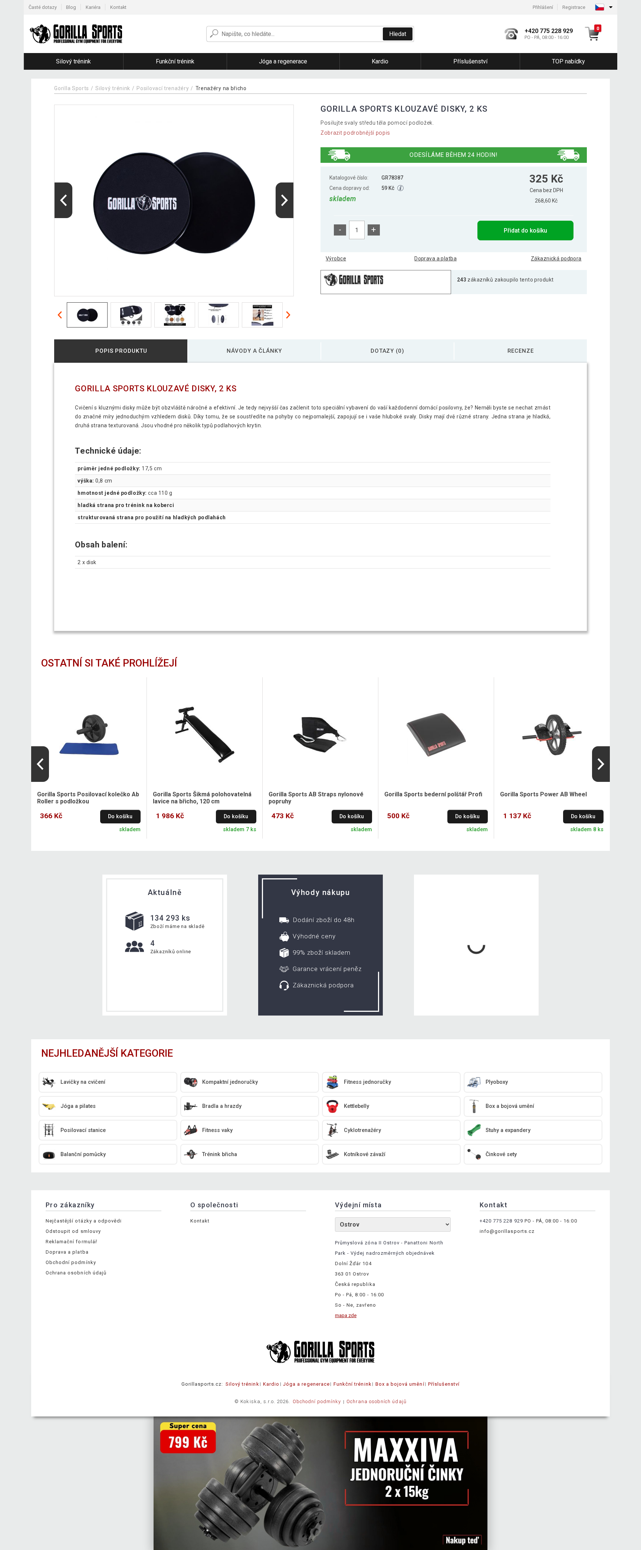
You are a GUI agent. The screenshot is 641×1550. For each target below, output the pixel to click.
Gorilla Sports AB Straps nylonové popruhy (316, 798)
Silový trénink (112, 88)
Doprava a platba (435, 258)
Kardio (271, 1384)
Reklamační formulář (71, 1241)
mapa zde (345, 1315)
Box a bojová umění (399, 1384)
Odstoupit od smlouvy (73, 1231)
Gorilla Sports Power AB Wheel (543, 794)
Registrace (573, 7)
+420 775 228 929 (501, 1221)
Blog (71, 7)
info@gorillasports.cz (507, 1231)
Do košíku (120, 816)
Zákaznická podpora (556, 258)
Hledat (397, 33)
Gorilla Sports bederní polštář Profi (433, 794)
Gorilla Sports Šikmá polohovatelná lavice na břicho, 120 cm (202, 798)
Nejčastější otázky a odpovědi (84, 1221)
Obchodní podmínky (71, 1262)
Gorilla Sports (71, 88)
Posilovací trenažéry (163, 88)
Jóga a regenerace (306, 1384)
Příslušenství (444, 1384)
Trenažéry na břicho (221, 88)
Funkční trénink (352, 1384)
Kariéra (93, 7)
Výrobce (336, 258)
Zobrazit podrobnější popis (355, 133)
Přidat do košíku (525, 230)
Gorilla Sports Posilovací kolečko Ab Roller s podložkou (88, 798)
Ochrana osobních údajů (76, 1273)
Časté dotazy (43, 7)
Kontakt (118, 7)
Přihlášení (543, 7)
